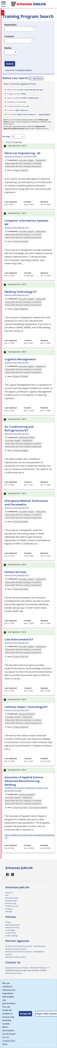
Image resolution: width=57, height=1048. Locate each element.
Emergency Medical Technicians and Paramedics (26, 502)
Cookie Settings (11, 935)
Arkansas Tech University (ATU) (17, 227)
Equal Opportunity (12, 925)
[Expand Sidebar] (2, 12)
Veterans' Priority (12, 927)
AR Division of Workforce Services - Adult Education (25, 946)
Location (9, 36)
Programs (9, 909)
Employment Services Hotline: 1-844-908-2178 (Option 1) (27, 968)
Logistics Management (20, 359)
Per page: (6, 136)
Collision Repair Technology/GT (26, 707)
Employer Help (11, 900)
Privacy (8, 922)
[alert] (28, 146)
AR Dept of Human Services (16, 949)
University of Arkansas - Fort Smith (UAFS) (21, 156)
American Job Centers (13, 973)
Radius (8, 47)
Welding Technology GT (21, 292)
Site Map (8, 911)
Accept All (25, 1013)
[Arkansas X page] (13, 874)
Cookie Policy (10, 933)
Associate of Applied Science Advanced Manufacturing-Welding (24, 780)
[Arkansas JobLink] (28, 4)
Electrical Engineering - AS (22, 153)
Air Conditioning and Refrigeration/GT (19, 428)
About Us (9, 892)
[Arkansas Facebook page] (7, 874)
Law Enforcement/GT (19, 639)
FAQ (6, 895)
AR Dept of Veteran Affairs (15, 957)
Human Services (15, 572)
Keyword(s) (10, 24)
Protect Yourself (11, 906)
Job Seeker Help (11, 898)
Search (9, 63)
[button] (3, 4)
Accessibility (10, 930)
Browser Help (10, 903)
